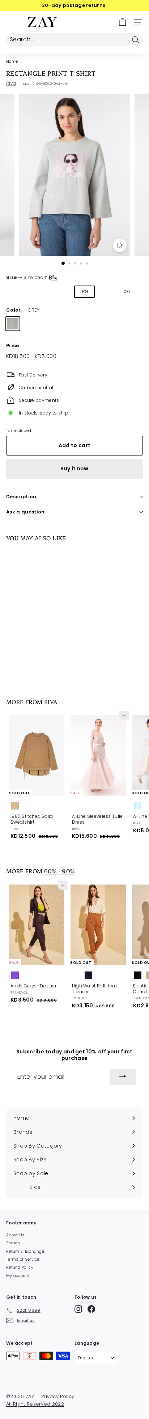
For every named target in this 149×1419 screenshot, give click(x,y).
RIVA (51, 702)
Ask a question (25, 511)
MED (62, 291)
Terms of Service (22, 1259)
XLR (106, 291)
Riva (11, 83)
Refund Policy (19, 1267)
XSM (16, 291)
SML (39, 291)
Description (21, 496)
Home (12, 61)
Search (13, 1243)
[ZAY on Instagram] (78, 1309)
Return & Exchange (25, 1251)
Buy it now (74, 468)
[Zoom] (120, 245)
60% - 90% (59, 871)
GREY (13, 323)
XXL (127, 291)
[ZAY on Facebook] (91, 1309)
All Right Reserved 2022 (35, 1404)
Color (22, 310)
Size (27, 277)
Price (12, 346)
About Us (15, 1235)
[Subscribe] (123, 1077)
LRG (84, 291)
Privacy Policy (57, 1396)
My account (18, 1275)
